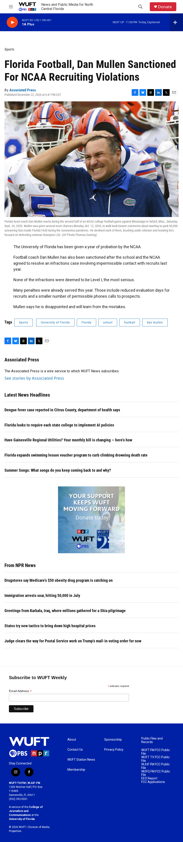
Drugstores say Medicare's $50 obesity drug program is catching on (58, 580)
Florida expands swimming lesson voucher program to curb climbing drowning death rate (76, 455)
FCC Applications (153, 782)
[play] (12, 22)
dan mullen (155, 322)
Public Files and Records (152, 740)
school (107, 322)
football (129, 322)
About (71, 739)
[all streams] (176, 22)
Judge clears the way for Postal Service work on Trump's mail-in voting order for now (72, 641)
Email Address (20, 691)
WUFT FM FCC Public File (155, 751)
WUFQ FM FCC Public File (155, 773)
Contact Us (75, 749)
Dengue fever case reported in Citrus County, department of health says (62, 410)
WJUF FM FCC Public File (155, 766)
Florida (86, 322)
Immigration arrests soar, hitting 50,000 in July (42, 595)
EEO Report (149, 778)
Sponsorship (113, 739)
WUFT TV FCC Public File (155, 759)
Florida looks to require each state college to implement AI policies (59, 425)
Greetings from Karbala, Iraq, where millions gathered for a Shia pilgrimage (65, 610)
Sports (9, 49)
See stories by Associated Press (34, 378)
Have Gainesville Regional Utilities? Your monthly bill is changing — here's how (68, 440)
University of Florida (55, 322)
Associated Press (22, 90)
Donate (165, 6)
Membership (76, 769)
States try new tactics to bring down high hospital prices (50, 625)
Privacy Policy (113, 749)
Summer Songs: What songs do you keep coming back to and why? (57, 470)
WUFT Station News (81, 759)
